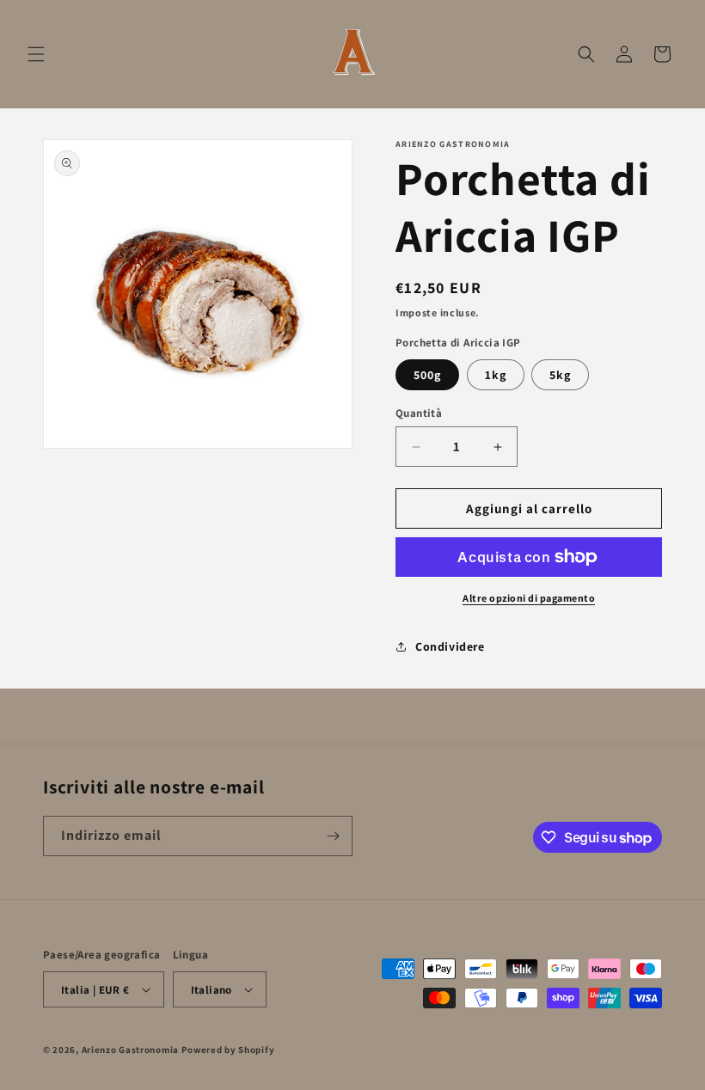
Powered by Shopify (228, 1050)
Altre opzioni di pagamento (529, 597)
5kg (560, 375)
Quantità (418, 413)
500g (427, 375)
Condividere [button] (450, 646)
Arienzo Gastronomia (130, 1050)
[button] (36, 54)
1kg (495, 375)
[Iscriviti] (333, 836)
